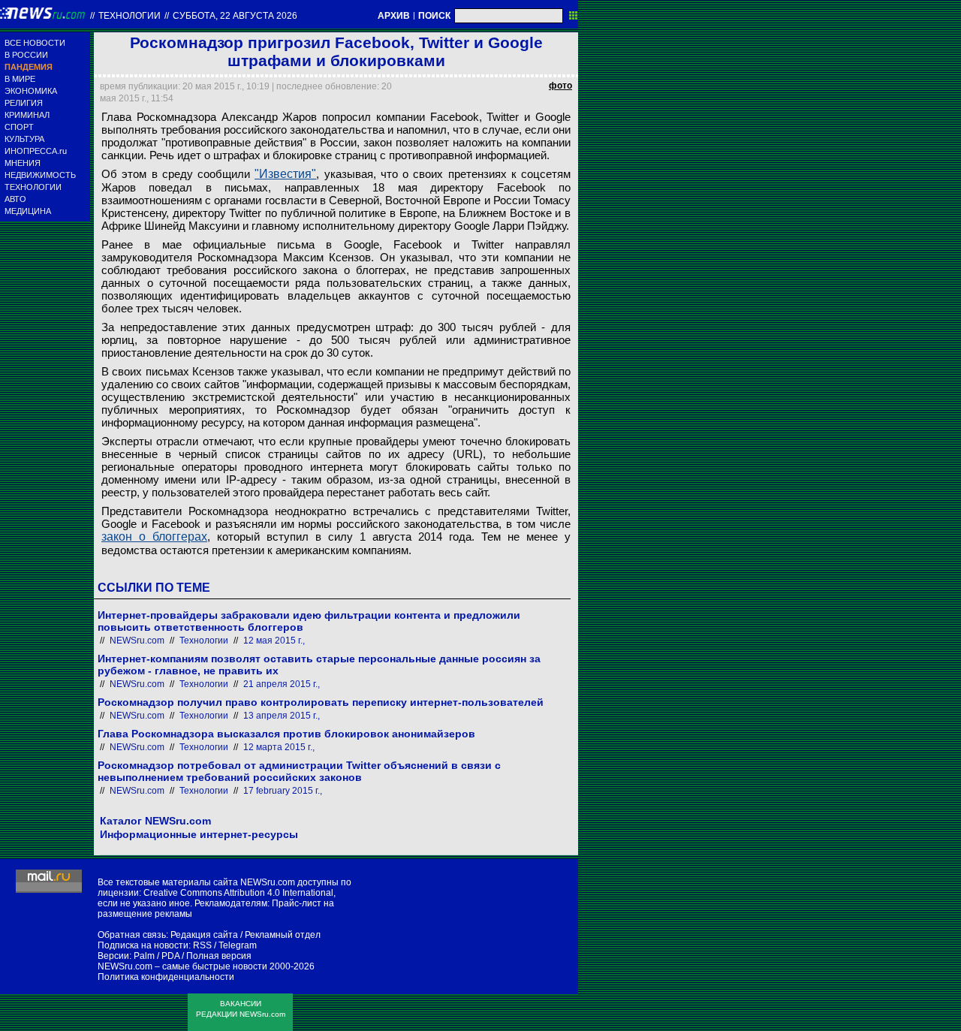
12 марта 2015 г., (279, 747)
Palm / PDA (156, 956)
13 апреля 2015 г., (281, 715)
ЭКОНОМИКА (31, 90)
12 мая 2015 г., (274, 640)
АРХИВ (394, 16)
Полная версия (219, 956)
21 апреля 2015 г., (281, 684)
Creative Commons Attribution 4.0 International (238, 893)
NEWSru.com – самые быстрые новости (182, 966)
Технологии (129, 16)
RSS (202, 945)
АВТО (15, 198)
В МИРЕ (20, 78)
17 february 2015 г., (282, 790)
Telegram (237, 945)
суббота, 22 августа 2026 (235, 16)
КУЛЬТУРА (24, 138)
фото (560, 85)
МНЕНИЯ (23, 162)
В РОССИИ (26, 54)
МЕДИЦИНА (28, 211)
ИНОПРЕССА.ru (36, 150)
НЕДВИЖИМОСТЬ (40, 174)
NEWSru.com (137, 640)
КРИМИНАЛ (27, 114)
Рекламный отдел (283, 935)
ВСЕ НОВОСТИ (35, 42)
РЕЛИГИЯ (24, 102)
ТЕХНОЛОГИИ (33, 186)
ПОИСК (434, 16)
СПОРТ (19, 126)
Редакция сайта (204, 935)
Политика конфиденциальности (166, 977)
